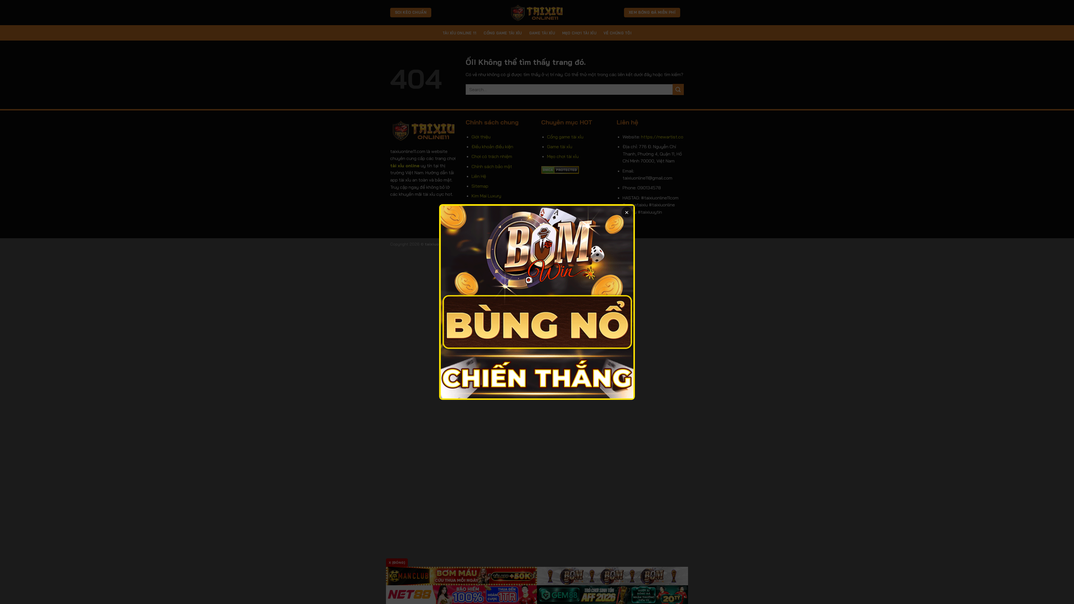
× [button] (627, 212)
